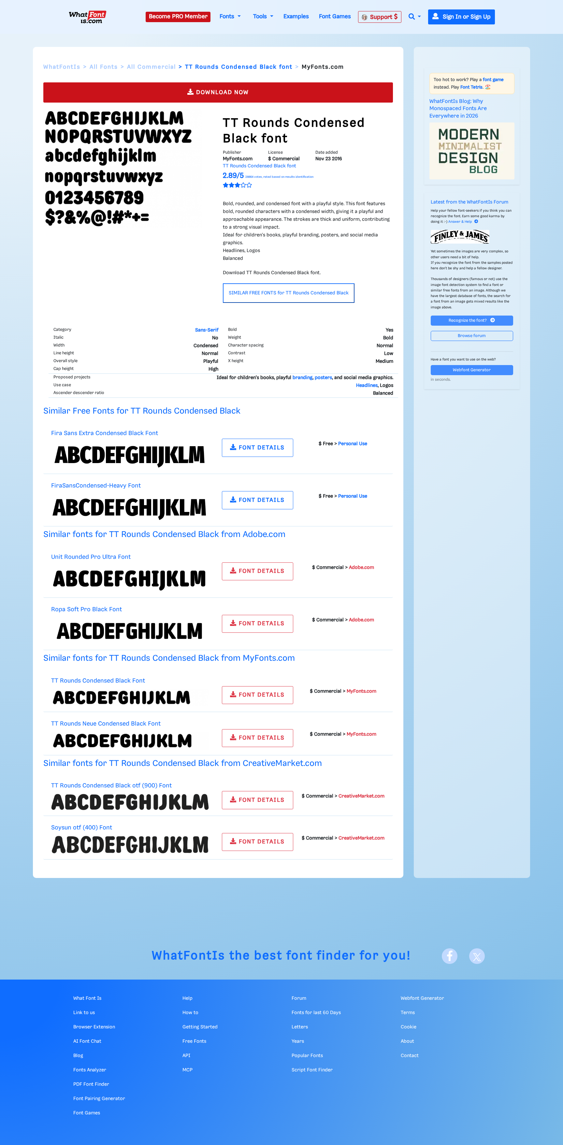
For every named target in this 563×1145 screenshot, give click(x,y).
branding (302, 377)
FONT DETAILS (261, 448)
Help (187, 998)
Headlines (367, 385)
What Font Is (87, 998)
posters (323, 377)
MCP (187, 1070)
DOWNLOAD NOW (221, 92)
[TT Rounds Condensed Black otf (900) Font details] (130, 802)
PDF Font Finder (91, 1084)
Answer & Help (460, 222)
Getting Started (200, 1027)
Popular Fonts (307, 1055)
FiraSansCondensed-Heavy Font (96, 486)
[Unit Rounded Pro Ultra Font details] (130, 578)
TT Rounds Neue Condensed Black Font (106, 724)
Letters (300, 1027)
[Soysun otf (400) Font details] (130, 844)
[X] (477, 956)
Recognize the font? (468, 320)
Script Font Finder (312, 1070)
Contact (410, 1055)
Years (298, 1041)
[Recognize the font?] (472, 237)
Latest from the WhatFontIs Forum (469, 202)
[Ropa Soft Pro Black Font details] (130, 630)
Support (382, 17)
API (186, 1055)
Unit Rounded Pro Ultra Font (91, 557)
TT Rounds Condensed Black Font (98, 681)
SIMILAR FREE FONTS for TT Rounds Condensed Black (289, 293)
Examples (296, 17)
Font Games (335, 17)
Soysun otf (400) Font (81, 828)
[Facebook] (449, 956)
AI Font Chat (87, 1041)
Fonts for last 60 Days (316, 1012)
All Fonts (104, 67)
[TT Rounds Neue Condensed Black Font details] (130, 740)
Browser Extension (94, 1027)
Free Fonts (194, 1041)
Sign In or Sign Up (466, 17)
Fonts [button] (228, 17)
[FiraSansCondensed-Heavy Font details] (130, 507)
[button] (414, 17)
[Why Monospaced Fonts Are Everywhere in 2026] (472, 150)
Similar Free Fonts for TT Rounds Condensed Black (141, 411)
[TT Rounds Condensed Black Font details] (130, 697)
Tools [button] (260, 17)
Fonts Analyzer (89, 1070)
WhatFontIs (61, 67)
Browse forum (472, 336)
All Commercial (151, 67)
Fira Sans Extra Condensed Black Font (104, 433)
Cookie (408, 1027)
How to (190, 1012)
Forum (299, 998)
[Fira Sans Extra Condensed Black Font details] (130, 455)
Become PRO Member (178, 17)
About (407, 1041)
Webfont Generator (472, 370)
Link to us (84, 1012)
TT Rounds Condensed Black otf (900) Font (111, 786)
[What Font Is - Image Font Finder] (87, 16)
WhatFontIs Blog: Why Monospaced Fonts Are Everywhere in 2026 (458, 109)
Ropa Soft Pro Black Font (86, 609)
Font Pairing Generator (99, 1098)
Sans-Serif (206, 330)
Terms (408, 1012)
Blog (78, 1055)
